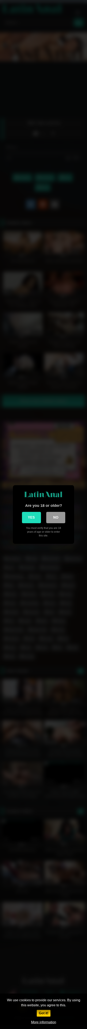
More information (43, 1022)
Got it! (43, 1013)
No (55, 517)
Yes (31, 517)
